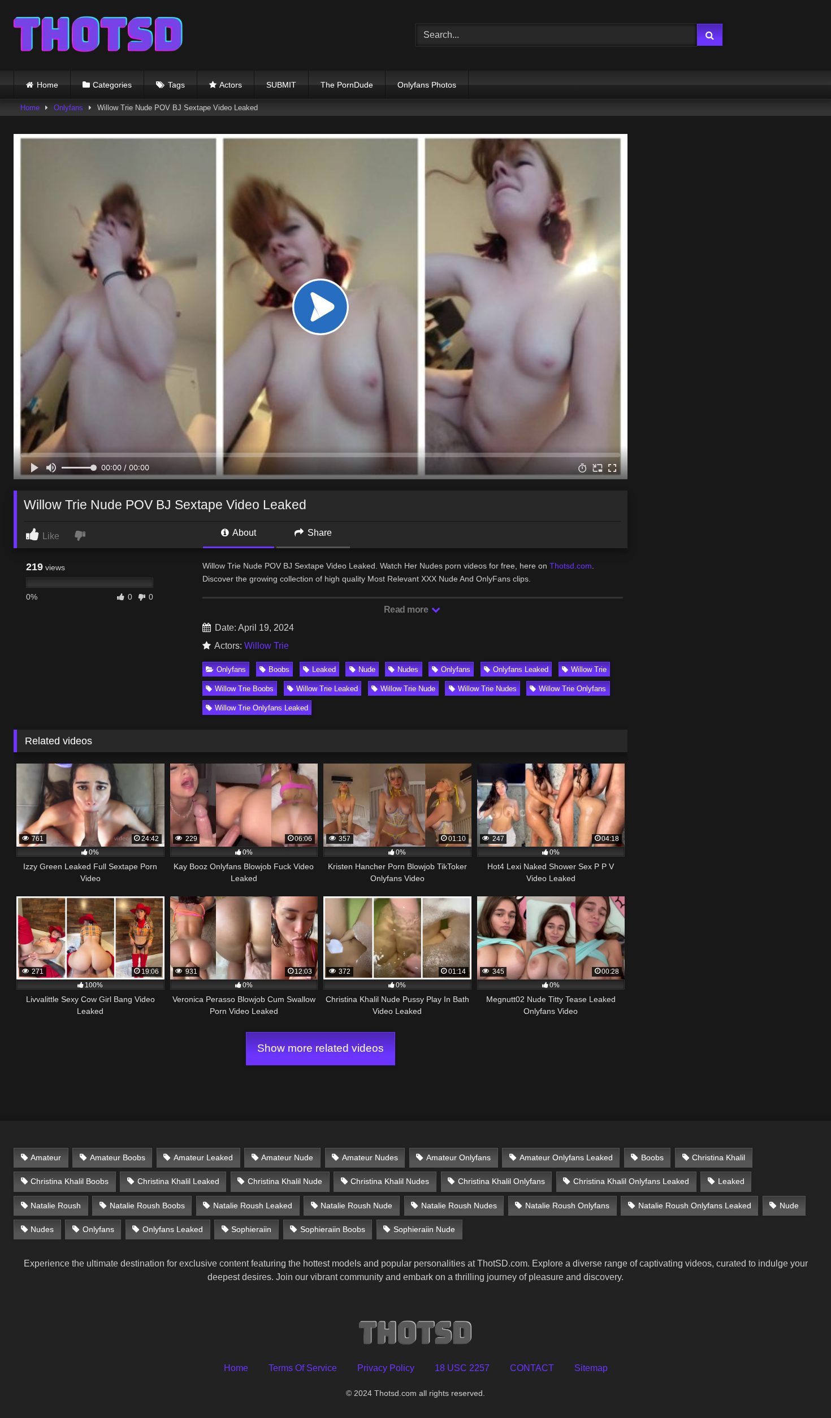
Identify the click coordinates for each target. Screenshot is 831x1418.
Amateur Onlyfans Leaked (566, 1157)
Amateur (46, 1157)
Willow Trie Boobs (244, 688)
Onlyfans (68, 107)
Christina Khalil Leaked (178, 1181)
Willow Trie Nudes (487, 688)
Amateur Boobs (117, 1157)
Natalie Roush (56, 1205)
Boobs (279, 669)
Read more (407, 609)
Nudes (407, 669)
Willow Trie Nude (407, 688)
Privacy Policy (385, 1368)
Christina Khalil (718, 1157)
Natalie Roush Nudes (459, 1205)
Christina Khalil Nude (285, 1181)
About (243, 532)
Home (47, 84)
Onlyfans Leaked (520, 669)
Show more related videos (320, 1048)
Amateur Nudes (370, 1157)
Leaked (324, 669)
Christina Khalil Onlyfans (501, 1181)
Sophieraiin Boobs (332, 1229)
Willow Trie (266, 646)
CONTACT (532, 1368)
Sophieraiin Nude (424, 1229)
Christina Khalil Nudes (389, 1181)
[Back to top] (796, 1384)
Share (318, 532)
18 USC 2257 (462, 1368)
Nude (366, 669)
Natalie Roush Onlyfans (567, 1205)
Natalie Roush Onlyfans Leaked (694, 1205)
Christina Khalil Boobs (70, 1181)
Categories (112, 84)
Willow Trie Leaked (327, 688)
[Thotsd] (98, 35)
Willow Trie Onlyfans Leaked (261, 708)
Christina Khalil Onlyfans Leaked (631, 1181)
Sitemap (591, 1368)
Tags (176, 84)
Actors (230, 84)
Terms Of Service (303, 1368)
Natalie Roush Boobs (147, 1205)
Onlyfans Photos (426, 84)
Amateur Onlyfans (458, 1157)
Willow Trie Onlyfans (572, 688)
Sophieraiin (251, 1229)
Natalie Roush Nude (356, 1205)
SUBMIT (281, 84)
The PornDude (347, 84)
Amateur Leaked (203, 1157)
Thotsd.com (570, 565)
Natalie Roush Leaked (252, 1205)
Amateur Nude (287, 1157)
